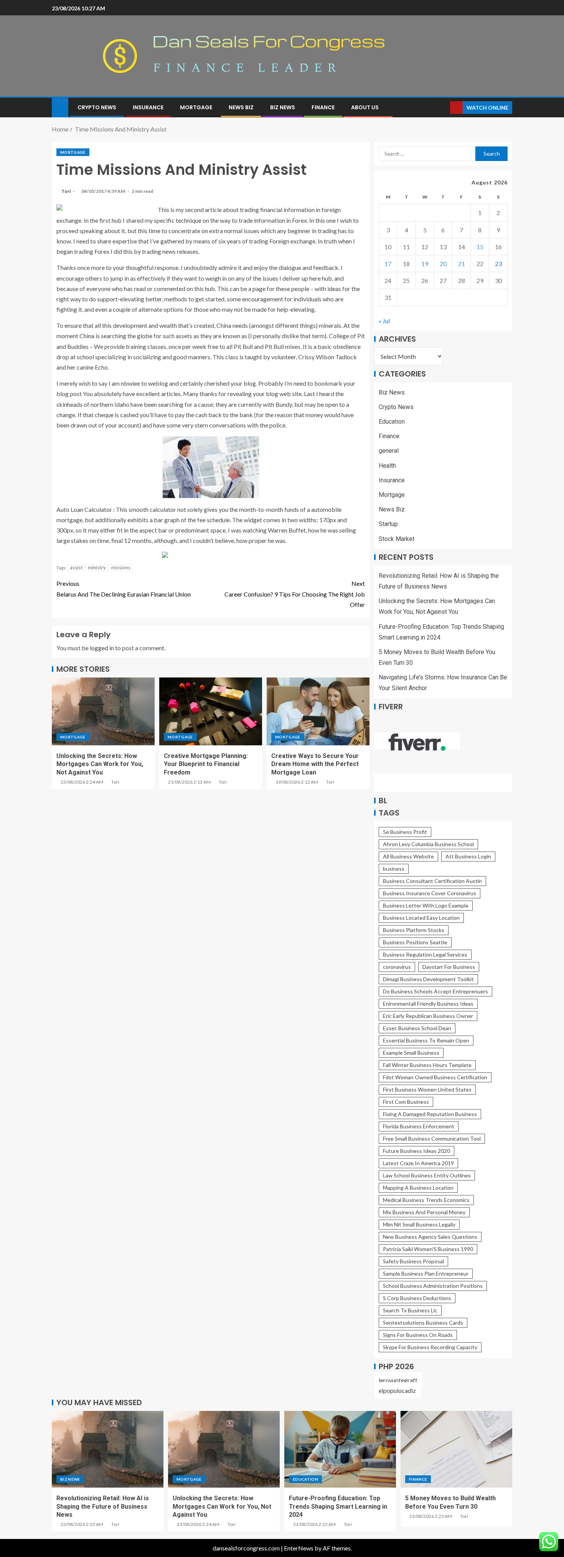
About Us (365, 107)
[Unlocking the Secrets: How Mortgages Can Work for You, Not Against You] (103, 711)
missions (120, 567)
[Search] (443, 107)
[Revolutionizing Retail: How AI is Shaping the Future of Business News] (107, 1449)
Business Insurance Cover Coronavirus (429, 893)
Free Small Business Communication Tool (432, 1138)
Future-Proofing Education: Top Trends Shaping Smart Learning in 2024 (338, 1506)
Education (392, 421)
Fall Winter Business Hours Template (427, 1065)
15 (480, 246)
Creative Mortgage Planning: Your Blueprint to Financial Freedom (206, 764)
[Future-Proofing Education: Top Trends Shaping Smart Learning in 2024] (340, 1449)
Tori (66, 191)
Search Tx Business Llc (410, 1310)
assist (76, 567)
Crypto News (97, 107)
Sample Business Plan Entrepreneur (425, 1273)
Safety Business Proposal (413, 1261)
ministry (97, 567)
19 (424, 263)
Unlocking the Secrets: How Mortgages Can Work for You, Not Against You (99, 764)
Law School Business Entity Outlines (427, 1175)
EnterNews (298, 1548)
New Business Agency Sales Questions (430, 1236)
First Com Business (406, 1101)
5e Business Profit (405, 832)
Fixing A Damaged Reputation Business (430, 1114)
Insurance (148, 107)
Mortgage (196, 107)
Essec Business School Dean (417, 1028)
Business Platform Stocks (413, 930)
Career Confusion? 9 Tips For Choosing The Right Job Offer (294, 594)
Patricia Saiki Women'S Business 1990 (428, 1249)
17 (387, 263)
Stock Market (396, 539)
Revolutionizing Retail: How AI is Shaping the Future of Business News (102, 1506)
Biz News (282, 107)
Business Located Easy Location (421, 917)
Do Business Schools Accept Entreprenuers (435, 991)
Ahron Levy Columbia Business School (428, 844)
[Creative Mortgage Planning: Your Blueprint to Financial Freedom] (210, 711)
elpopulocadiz (397, 1390)
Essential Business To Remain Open (426, 1040)
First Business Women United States (427, 1089)
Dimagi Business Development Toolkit (428, 979)
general (389, 450)
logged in (102, 647)
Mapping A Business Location (418, 1187)
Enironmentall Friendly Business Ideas (428, 1003)
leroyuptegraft (398, 1380)
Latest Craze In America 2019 (418, 1163)
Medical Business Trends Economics (426, 1200)
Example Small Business (411, 1052)
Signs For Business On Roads (418, 1335)
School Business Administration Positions (433, 1285)
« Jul (384, 320)
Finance (323, 107)
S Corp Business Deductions (417, 1298)
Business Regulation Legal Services (425, 954)
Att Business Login (468, 856)
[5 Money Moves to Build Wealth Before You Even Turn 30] (456, 1449)
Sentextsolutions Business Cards (423, 1322)
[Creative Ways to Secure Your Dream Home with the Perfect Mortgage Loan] (318, 711)
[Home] (60, 106)
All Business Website (408, 856)
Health (387, 465)
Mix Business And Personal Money (424, 1212)
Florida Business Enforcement (418, 1126)
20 (443, 263)
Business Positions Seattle (415, 942)
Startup (388, 524)
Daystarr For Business (448, 966)
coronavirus (397, 966)
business (393, 868)
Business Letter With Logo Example (425, 905)
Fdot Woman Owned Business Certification (435, 1077)
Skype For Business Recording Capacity (430, 1347)
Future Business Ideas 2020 (416, 1151)
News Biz (241, 107)
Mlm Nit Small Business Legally (419, 1224)
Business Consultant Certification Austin (432, 881)
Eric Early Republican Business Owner (428, 1016)
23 (498, 263)
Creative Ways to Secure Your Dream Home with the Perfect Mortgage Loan (315, 764)
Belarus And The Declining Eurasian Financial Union (123, 588)
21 (461, 263)
